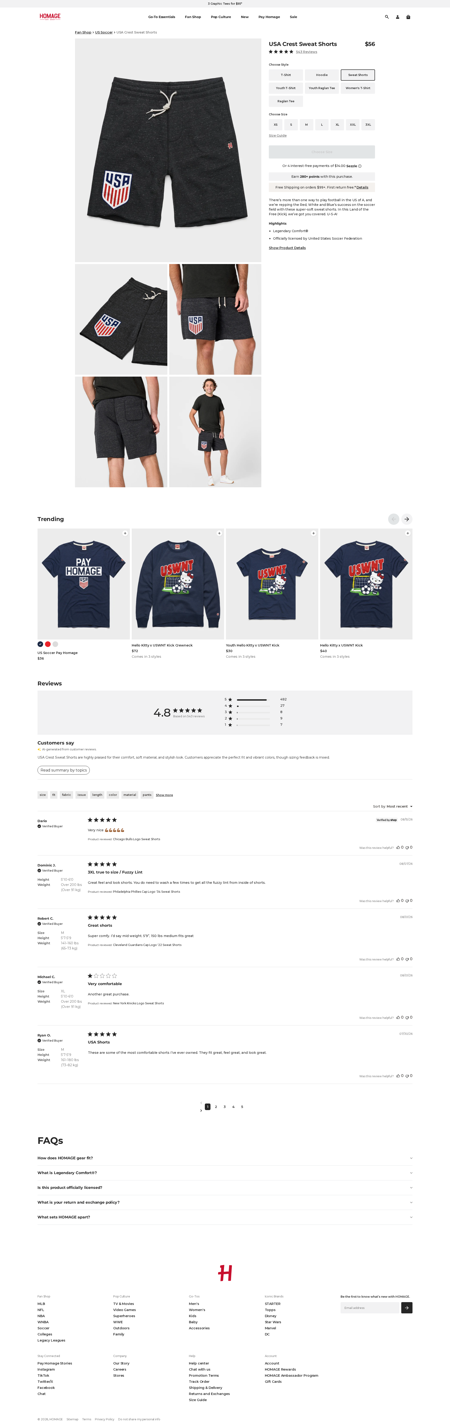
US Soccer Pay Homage (58, 653)
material (130, 795)
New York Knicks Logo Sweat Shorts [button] (138, 1003)
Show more (164, 795)
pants (147, 795)
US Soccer (104, 32)
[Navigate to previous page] (225, 1103)
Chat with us (199, 1369)
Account (272, 1363)
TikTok (43, 1375)
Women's (197, 1310)
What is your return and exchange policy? (79, 1202)
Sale (293, 17)
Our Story (121, 1363)
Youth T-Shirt (286, 88)
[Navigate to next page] (225, 1111)
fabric (66, 795)
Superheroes (124, 1316)
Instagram (46, 1369)
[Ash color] (55, 644)
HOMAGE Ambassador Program (292, 1375)
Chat (41, 1394)
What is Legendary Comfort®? (67, 1173)
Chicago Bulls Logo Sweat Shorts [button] (136, 839)
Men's (194, 1304)
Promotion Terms (204, 1375)
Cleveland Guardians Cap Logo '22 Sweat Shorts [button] (147, 945)
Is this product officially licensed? (70, 1187)
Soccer (43, 1328)
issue (82, 795)
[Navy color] (40, 644)
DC (267, 1334)
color (113, 795)
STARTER (273, 1304)
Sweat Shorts (358, 75)
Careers (119, 1369)
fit (53, 795)
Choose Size (321, 152)
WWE (118, 1322)
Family (118, 1334)
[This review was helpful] (398, 847)
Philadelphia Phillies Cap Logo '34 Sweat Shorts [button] (146, 891)
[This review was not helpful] (407, 847)
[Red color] (48, 644)
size (43, 795)
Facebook (46, 1388)
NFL (41, 1310)
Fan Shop (83, 32)
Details (362, 187)
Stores (118, 1375)
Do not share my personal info (139, 1419)
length (97, 795)
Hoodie (321, 75)
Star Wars (273, 1322)
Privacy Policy (104, 1419)
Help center (199, 1363)
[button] (408, 17)
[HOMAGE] (50, 16)
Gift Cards (273, 1382)
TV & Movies (123, 1304)
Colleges (45, 1334)
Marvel (270, 1328)
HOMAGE (56, 1419)
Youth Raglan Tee (322, 88)
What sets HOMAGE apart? (64, 1217)
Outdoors (121, 1328)
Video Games (124, 1310)
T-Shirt (286, 75)
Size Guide (278, 135)
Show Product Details (287, 248)
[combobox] (392, 806)
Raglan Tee (286, 101)
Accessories (199, 1328)
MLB (41, 1304)
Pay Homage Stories (55, 1363)
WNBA (43, 1322)
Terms (86, 1419)
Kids (192, 1316)
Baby (193, 1322)
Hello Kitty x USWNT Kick (341, 645)
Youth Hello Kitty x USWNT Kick (252, 645)
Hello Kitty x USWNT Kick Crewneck (162, 645)
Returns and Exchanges (209, 1394)
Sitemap (72, 1419)
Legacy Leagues (51, 1340)
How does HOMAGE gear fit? (65, 1158)
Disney (270, 1316)
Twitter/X (45, 1382)
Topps (270, 1310)
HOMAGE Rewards (280, 1369)
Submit (407, 1307)
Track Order (199, 1382)
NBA (41, 1316)
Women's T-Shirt (358, 88)
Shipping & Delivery (205, 1388)
